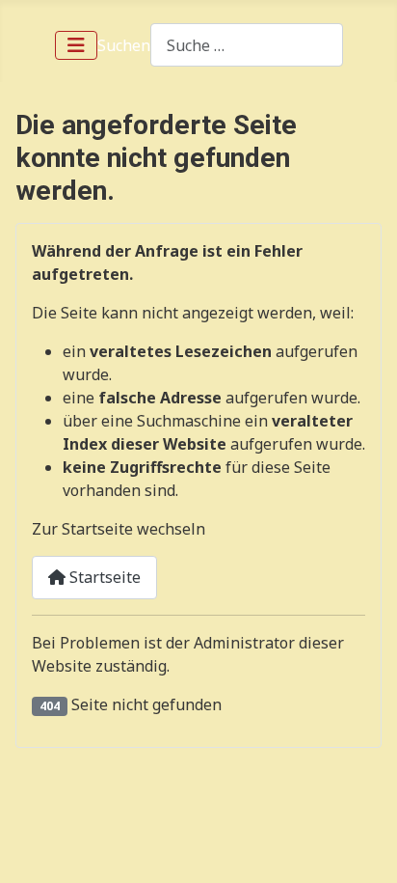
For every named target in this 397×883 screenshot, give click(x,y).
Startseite (103, 577)
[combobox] (246, 45)
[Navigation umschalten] (76, 45)
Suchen (123, 45)
